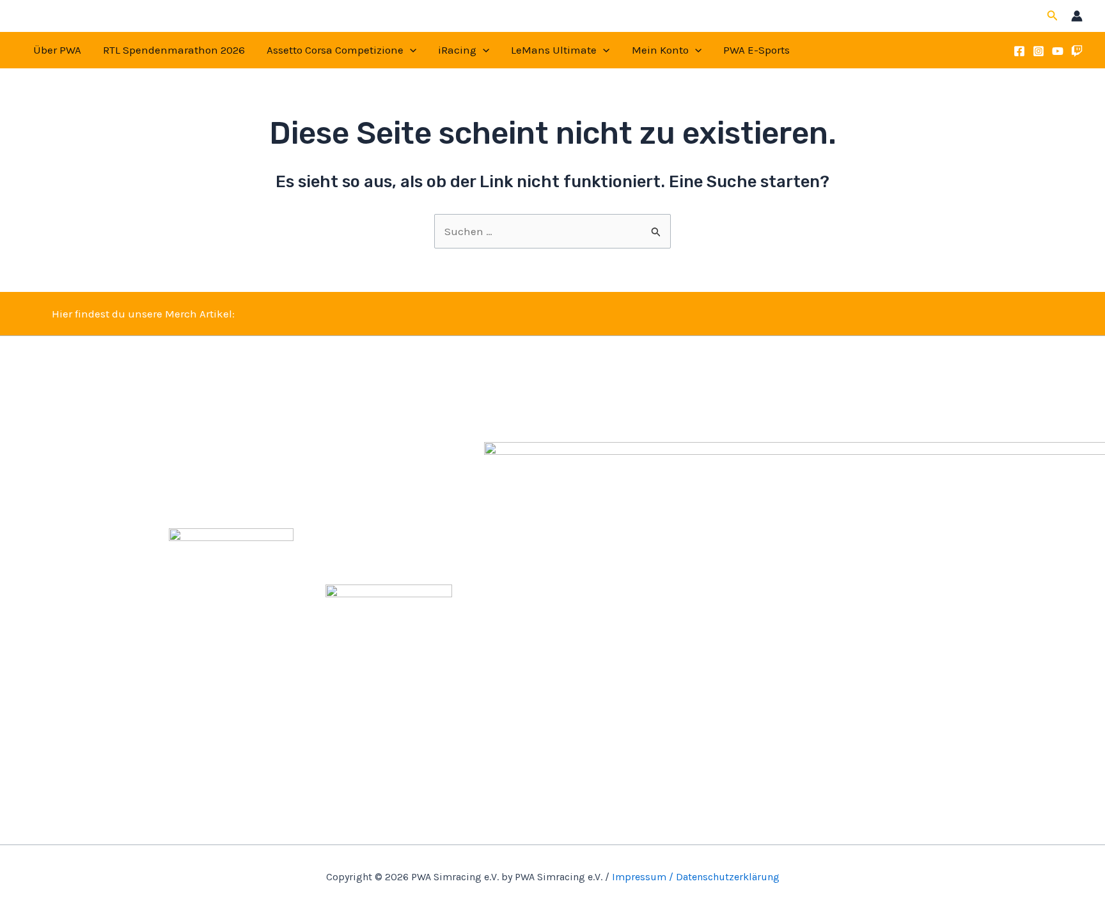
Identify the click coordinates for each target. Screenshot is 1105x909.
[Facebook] (1019, 51)
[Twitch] (1077, 51)
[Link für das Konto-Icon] (1077, 16)
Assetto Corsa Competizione (335, 49)
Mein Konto (660, 49)
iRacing (457, 49)
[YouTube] (1057, 51)
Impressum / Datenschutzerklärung (696, 877)
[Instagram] (1038, 51)
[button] (1052, 16)
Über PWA (57, 49)
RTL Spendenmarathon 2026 (174, 49)
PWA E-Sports (756, 49)
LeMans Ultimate (554, 49)
